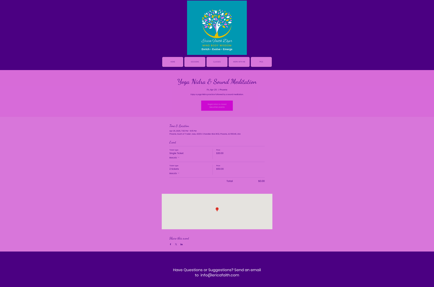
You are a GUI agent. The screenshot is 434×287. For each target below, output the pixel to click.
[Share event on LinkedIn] (181, 244)
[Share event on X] (176, 244)
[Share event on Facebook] (170, 244)
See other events (217, 107)
